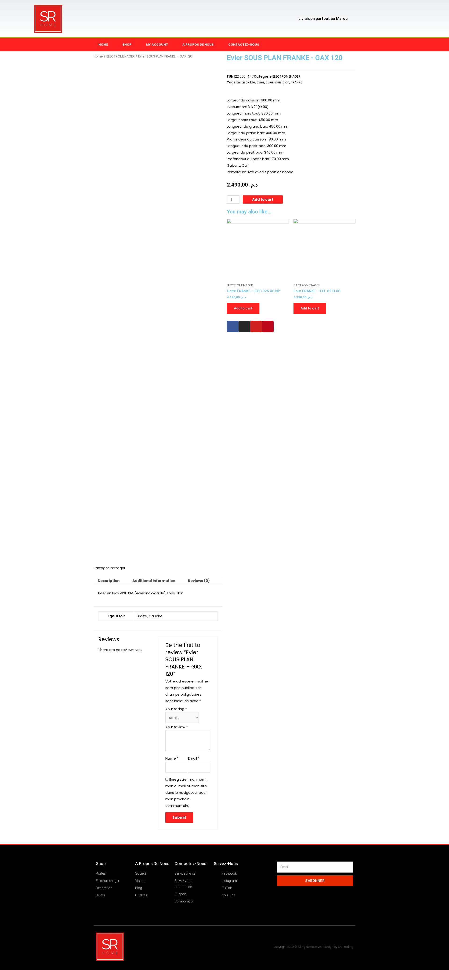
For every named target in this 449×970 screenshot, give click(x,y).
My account (157, 44)
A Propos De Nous (152, 863)
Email (193, 758)
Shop (126, 44)
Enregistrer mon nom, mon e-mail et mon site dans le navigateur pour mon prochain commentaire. (186, 792)
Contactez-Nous (190, 863)
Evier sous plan (277, 82)
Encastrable (245, 82)
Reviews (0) (199, 580)
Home (103, 44)
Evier (260, 82)
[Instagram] (244, 326)
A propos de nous (198, 44)
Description (108, 580)
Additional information (153, 580)
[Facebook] (233, 326)
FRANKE (296, 82)
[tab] (109, 580)
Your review (176, 726)
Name (171, 758)
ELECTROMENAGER (120, 56)
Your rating (176, 708)
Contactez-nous (243, 44)
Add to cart (262, 199)
